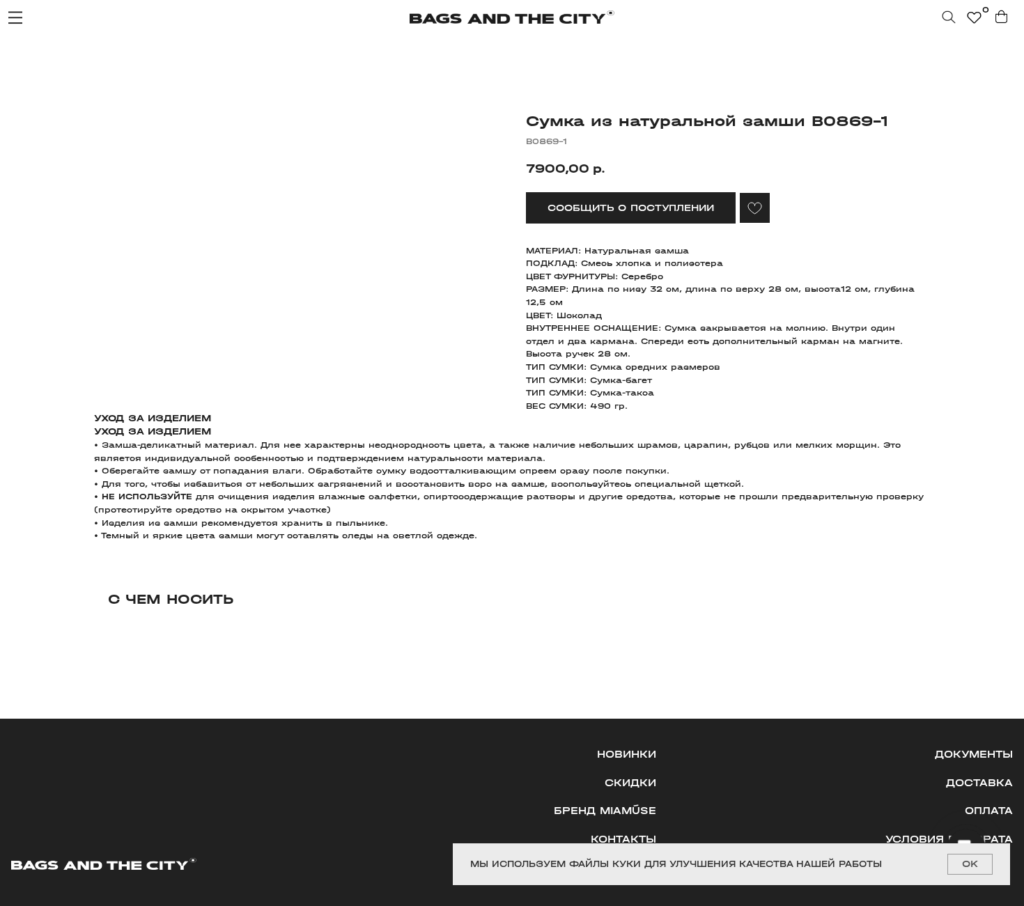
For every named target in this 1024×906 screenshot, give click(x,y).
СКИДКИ (630, 783)
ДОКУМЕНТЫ (974, 754)
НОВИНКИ (626, 754)
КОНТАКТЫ (623, 839)
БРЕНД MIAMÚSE (605, 811)
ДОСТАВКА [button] (979, 783)
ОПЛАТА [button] (989, 811)
